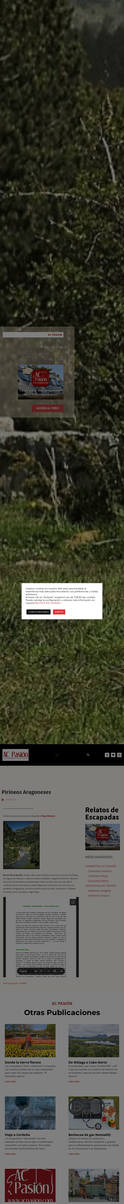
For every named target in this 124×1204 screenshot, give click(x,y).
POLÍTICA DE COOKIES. (48, 603)
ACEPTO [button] (59, 612)
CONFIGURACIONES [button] (38, 612)
